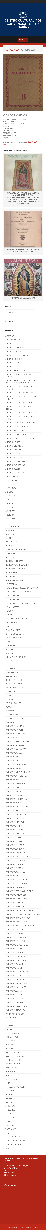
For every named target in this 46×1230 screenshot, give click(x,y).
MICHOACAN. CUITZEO (14, 791)
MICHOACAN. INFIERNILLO (15, 814)
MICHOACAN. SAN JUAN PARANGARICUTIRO (22, 914)
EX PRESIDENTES (11, 553)
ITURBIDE (9, 661)
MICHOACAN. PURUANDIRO (16, 899)
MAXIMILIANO (10, 692)
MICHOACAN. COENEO (14, 780)
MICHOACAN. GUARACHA (15, 803)
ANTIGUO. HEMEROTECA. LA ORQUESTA (21, 413)
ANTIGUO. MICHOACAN (14, 457)
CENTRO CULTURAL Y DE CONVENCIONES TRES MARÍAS (23, 24)
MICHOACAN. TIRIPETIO (14, 953)
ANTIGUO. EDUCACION (14, 359)
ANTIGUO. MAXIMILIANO (14, 450)
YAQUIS (8, 1148)
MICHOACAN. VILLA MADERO (16, 983)
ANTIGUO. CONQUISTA (14, 347)
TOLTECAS (9, 1125)
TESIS (7, 1121)
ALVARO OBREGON (12, 340)
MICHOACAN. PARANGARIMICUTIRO (19, 891)
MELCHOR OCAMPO (13, 703)
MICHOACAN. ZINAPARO (14, 1002)
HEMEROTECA (11, 584)
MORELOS (7, 144)
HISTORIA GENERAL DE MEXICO (17, 619)
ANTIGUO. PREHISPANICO (15, 465)
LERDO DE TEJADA (12, 676)
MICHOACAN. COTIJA (13, 787)
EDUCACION (10, 534)
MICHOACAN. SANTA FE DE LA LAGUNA (20, 926)
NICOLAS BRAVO (11, 1037)
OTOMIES (9, 1048)
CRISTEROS (9, 515)
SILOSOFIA (9, 1095)
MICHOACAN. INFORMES (14, 818)
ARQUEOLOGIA (11, 480)
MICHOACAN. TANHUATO (15, 933)
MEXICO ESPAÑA (11, 715)
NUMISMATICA (11, 1041)
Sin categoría (10, 1098)
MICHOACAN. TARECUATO (15, 937)
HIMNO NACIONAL (12, 615)
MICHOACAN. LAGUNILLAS (15, 853)
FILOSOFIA (9, 557)
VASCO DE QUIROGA (13, 1137)
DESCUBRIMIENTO (12, 526)
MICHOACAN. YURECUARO (15, 987)
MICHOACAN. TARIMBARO (15, 941)
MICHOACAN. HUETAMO (14, 811)
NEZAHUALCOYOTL (13, 1033)
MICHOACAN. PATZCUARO (15, 895)
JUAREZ (8, 665)
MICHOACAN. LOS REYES (15, 860)
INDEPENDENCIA (11, 645)
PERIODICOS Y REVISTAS (14, 1056)
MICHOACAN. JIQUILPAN (14, 834)
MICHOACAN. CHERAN (14, 757)
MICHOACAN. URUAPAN (14, 979)
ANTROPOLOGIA (11, 477)
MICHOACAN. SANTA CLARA (16, 922)
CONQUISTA (10, 511)
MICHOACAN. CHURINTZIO (15, 768)
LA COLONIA (10, 668)
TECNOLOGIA (10, 1118)
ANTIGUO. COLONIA (13, 344)
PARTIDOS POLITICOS (13, 1052)
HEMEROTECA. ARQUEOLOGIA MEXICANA (21, 588)
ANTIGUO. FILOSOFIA (13, 363)
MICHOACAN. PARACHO (14, 887)
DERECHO (9, 523)
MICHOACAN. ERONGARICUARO (17, 799)
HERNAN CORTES (12, 607)
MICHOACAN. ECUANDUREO (16, 795)
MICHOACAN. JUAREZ (13, 837)
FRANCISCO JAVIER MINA (15, 569)
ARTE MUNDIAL (11, 488)
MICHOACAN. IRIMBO (13, 826)
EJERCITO (9, 538)
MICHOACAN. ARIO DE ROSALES (17, 741)
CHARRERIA (9, 500)
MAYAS (8, 695)
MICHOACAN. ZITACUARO (15, 1010)
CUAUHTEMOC (11, 519)
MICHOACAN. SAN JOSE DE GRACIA (19, 910)
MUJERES (9, 1025)
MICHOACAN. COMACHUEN (16, 784)
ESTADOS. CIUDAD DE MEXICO (17, 550)
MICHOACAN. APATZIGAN (15, 734)
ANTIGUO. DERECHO (13, 351)
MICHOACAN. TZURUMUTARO (17, 976)
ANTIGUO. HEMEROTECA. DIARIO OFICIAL (21, 393)
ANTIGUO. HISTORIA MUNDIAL (17, 427)
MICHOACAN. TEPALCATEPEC (16, 945)
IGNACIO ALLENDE (12, 630)
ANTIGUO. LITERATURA (14, 446)
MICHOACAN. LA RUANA (14, 849)
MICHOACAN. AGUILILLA (14, 730)
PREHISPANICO (11, 1072)
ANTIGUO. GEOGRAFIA (14, 367)
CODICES (9, 507)
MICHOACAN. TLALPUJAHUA (16, 960)
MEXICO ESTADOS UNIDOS (15, 718)
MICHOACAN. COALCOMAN (16, 776)
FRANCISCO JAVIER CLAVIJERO (17, 565)
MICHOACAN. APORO (13, 738)
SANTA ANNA (10, 1091)
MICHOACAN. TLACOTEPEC (16, 956)
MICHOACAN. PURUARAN (15, 903)
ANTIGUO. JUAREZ (12, 442)
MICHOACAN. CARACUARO (15, 749)
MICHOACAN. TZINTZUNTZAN (17, 972)
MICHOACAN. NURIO (13, 876)
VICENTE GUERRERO (13, 1144)
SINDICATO (9, 1102)
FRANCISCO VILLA (12, 573)
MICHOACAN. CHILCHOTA (15, 761)
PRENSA (8, 1075)
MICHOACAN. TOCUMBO (15, 964)
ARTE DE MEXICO (12, 484)
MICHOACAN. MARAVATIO (15, 864)
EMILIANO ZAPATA (12, 542)
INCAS (7, 642)
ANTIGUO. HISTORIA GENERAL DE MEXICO (21, 423)
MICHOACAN (10, 722)
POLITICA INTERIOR (12, 1064)
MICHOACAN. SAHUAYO (14, 906)
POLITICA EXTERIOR (13, 1060)
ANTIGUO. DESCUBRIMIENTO (16, 355)
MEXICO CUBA (11, 711)
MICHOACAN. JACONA (14, 830)
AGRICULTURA (11, 336)
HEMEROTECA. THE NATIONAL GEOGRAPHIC (22, 603)
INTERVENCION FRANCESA (15, 657)
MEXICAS (8, 707)
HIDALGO (9, 611)
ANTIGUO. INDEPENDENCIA (15, 434)
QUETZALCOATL (12, 1079)
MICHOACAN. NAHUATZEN (15, 872)
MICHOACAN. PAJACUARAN (16, 880)
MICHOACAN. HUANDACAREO (17, 807)
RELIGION (9, 1083)
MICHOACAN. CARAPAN (14, 753)
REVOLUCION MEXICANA (15, 1087)
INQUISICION (10, 653)
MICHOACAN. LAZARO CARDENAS (18, 857)
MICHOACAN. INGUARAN (15, 822)
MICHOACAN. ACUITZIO (14, 726)
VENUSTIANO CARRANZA (15, 1141)
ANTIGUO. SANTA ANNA (14, 473)
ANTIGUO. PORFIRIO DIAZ (15, 461)
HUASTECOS (10, 626)
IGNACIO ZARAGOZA (13, 638)
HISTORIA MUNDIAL (13, 622)
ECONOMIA (9, 530)
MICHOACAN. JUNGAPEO (15, 841)
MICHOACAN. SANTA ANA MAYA (17, 918)
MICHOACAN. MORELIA (14, 868)
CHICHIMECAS (10, 503)
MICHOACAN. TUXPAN (14, 968)
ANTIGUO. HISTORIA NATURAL (17, 431)
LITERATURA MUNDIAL (14, 684)
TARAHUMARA (11, 1114)
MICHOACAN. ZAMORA (14, 999)
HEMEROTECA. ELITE (13, 596)
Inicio (6, 50)
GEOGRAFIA (10, 576)
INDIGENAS (9, 649)
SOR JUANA (10, 1110)
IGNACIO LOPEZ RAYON (14, 634)
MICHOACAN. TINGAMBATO (16, 949)
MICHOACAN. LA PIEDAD (14, 845)
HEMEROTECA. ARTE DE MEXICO (18, 592)
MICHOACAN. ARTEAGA (14, 745)
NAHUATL (9, 1029)
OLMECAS (9, 1045)
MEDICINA (9, 699)
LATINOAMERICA (11, 672)
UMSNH (8, 1133)
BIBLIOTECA (14, 50)
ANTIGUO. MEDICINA (13, 454)
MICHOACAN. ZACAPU (14, 995)
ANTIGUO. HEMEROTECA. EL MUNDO (19, 403)
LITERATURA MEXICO (13, 680)
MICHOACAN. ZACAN (13, 991)
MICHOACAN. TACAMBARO (15, 929)
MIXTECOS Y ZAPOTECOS (15, 1014)
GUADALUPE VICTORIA (14, 580)
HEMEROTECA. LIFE (13, 599)
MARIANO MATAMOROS (14, 688)
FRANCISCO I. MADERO (14, 561)
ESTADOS (9, 546)
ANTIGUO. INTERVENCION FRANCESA (19, 438)
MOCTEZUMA (10, 1018)
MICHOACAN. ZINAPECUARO (16, 1006)
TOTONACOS (10, 1129)
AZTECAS (9, 492)
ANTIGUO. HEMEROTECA (15, 371)
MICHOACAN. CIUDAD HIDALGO (17, 772)
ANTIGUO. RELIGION (13, 469)
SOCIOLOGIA (10, 1106)
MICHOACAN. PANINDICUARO (16, 883)
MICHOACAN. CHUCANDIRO (16, 764)
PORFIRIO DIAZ (11, 1068)
